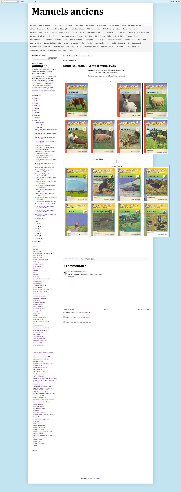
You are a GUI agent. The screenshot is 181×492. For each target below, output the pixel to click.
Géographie (47, 39)
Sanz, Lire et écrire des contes (43, 145)
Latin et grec (100, 39)
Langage (89, 39)
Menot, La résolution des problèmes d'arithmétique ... (45, 186)
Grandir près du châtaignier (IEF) (42, 386)
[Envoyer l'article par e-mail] (82, 258)
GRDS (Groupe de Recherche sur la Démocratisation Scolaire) (43, 389)
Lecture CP (129, 39)
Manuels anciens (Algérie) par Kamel (44, 415)
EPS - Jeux (52, 36)
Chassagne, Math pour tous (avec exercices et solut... (44, 174)
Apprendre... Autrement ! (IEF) (41, 357)
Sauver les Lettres (38, 443)
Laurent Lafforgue (38, 404)
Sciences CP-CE (133, 46)
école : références (38, 376)
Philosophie (120, 46)
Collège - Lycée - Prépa (39, 32)
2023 (35, 100)
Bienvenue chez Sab (39, 365)
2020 (35, 103)
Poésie (89, 43)
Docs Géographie (93, 32)
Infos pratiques (44, 25)
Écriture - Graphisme (38, 36)
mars (36, 233)
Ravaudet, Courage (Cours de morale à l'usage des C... (45, 182)
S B (69, 271)
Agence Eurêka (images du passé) (43, 352)
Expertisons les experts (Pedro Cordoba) (45, 378)
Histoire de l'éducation (74, 25)
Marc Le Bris (37, 417)
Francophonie (35, 39)
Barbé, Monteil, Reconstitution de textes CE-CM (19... (44, 207)
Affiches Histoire (78, 29)
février (37, 236)
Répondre (71, 276)
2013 (35, 120)
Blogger (98, 478)
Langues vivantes (114, 39)
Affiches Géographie (61, 29)
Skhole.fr (35, 445)
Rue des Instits (37, 439)
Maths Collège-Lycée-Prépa (64, 46)
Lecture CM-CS (35, 43)
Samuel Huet (37, 441)
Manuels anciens (67, 12)
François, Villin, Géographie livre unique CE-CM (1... (44, 170)
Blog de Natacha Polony (40, 367)
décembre (38, 122)
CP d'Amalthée (37, 369)
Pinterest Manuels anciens (132, 25)
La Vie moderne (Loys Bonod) (41, 402)
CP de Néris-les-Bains (39, 372)
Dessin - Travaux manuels (60, 32)
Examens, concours (67, 36)
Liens (66, 43)
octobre (37, 127)
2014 (35, 118)
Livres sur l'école (77, 43)
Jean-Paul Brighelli (38, 395)
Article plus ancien (143, 309)
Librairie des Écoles (39, 408)
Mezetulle (36, 421)
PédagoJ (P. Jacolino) (39, 427)
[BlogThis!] (88, 259)
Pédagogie (90, 25)
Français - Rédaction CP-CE (87, 36)
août (36, 221)
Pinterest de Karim (38, 429)
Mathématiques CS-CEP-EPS (40, 46)
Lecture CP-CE (141, 39)
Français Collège (132, 36)
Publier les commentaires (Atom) (80, 312)
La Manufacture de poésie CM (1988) (45, 201)
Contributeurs (58, 25)
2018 (35, 108)
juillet (37, 223)
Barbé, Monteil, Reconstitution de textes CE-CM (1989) (44, 148)
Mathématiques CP (101, 43)
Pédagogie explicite (39, 425)
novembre (38, 125)
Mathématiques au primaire (41, 419)
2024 (35, 98)
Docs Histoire (108, 32)
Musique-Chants (107, 46)
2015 (35, 115)
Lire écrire (36, 410)
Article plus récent (69, 309)
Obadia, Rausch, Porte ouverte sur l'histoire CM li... (45, 190)
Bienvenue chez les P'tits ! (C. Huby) (43, 363)
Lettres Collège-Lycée (52, 43)
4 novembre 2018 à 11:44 (78, 271)
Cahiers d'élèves (129, 29)
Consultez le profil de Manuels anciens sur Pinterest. (78, 56)
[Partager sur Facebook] (92, 259)
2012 (35, 241)
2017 (35, 110)
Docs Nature (120, 32)
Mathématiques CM (135, 43)
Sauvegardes (114, 25)
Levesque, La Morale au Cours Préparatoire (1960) (44, 156)
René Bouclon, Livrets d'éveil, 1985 (45, 204)
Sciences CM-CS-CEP (37, 50)
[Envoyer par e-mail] (86, 259)
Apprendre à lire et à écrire (41, 355)
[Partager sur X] (90, 259)
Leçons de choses (38, 406)
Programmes (101, 25)
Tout (71, 50)
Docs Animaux (78, 32)
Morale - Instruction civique (87, 46)
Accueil (33, 25)
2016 (35, 113)
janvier (37, 238)
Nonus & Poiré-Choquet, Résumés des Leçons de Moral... (45, 152)
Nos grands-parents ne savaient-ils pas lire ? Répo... (45, 138)
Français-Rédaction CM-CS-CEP (111, 36)
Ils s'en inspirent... (76, 39)
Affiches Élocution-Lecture (40, 29)
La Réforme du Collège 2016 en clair (43, 400)
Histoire (58, 39)
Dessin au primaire (38, 374)
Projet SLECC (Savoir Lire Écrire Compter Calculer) (42, 432)
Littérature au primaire (39, 412)
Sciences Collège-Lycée (57, 50)
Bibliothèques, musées (111, 29)
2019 (35, 105)
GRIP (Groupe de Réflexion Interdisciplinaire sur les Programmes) (44, 392)
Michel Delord (37, 423)
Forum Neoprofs (38, 384)
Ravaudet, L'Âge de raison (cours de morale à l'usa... (45, 178)
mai (36, 228)
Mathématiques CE (118, 43)
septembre (38, 219)
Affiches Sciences (93, 29)
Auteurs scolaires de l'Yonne (41, 359)
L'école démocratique (39, 397)
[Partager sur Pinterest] (94, 259)
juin (36, 226)
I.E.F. (65, 39)
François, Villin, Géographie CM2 (44, 167)
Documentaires (37, 251)
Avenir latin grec (38, 361)
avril (36, 231)
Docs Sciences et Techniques (138, 32)
